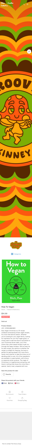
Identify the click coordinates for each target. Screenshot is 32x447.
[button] (7, 374)
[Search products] (29, 51)
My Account (10, 394)
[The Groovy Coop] (16, 245)
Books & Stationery (13, 309)
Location (10, 3)
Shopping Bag (22, 400)
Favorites (10, 400)
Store (3, 309)
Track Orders (22, 394)
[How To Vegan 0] (16, 281)
